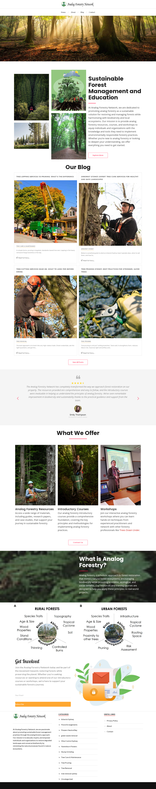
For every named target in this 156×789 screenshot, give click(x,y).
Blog (82, 12)
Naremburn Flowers (69, 746)
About (73, 12)
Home (63, 12)
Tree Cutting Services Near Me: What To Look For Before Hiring (45, 270)
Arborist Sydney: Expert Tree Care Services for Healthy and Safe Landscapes (109, 178)
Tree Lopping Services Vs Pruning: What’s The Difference (45, 177)
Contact (92, 12)
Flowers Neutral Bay (69, 730)
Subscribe (19, 704)
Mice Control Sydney (69, 741)
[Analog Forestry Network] (78, 4)
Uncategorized (67, 779)
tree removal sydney (69, 773)
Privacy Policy (112, 721)
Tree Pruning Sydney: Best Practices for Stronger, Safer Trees (110, 270)
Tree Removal (21, 341)
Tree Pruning (86, 341)
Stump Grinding (67, 752)
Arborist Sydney (87, 249)
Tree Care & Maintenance (25, 246)
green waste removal (69, 735)
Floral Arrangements (69, 725)
